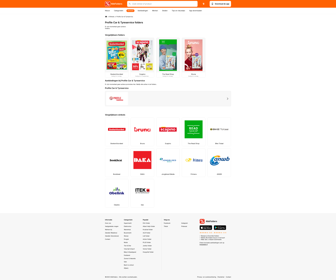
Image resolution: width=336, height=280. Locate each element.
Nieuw (107, 11)
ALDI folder (146, 233)
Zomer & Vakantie (130, 258)
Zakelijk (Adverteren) (112, 236)
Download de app (222, 4)
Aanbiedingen (143, 11)
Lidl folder (146, 236)
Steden (165, 11)
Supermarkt (128, 223)
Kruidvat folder (148, 229)
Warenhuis (127, 229)
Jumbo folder (147, 246)
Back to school (129, 265)
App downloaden (195, 11)
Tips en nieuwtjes (178, 11)
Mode (126, 242)
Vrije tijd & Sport (129, 249)
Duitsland (127, 255)
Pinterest (184, 226)
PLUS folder (147, 242)
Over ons (108, 223)
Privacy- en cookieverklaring (206, 277)
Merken (155, 11)
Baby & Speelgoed (130, 252)
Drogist (126, 239)
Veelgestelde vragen (111, 226)
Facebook (167, 223)
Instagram (184, 223)
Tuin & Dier (127, 246)
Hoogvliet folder (148, 252)
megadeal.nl (204, 244)
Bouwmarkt (127, 233)
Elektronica (127, 226)
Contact (107, 239)
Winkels (130, 11)
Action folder (147, 239)
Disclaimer (221, 277)
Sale (125, 262)
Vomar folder (147, 249)
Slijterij (126, 268)
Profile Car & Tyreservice (124, 16)
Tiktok (166, 226)
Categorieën (118, 11)
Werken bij (108, 229)
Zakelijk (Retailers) (111, 233)
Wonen (126, 236)
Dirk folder (146, 223)
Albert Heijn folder (149, 226)
